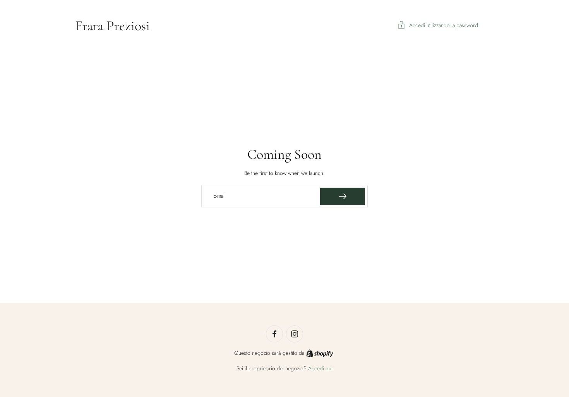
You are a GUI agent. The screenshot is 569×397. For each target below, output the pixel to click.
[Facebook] (274, 333)
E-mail (219, 196)
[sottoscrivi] (342, 196)
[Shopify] (319, 353)
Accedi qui (320, 368)
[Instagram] (294, 333)
